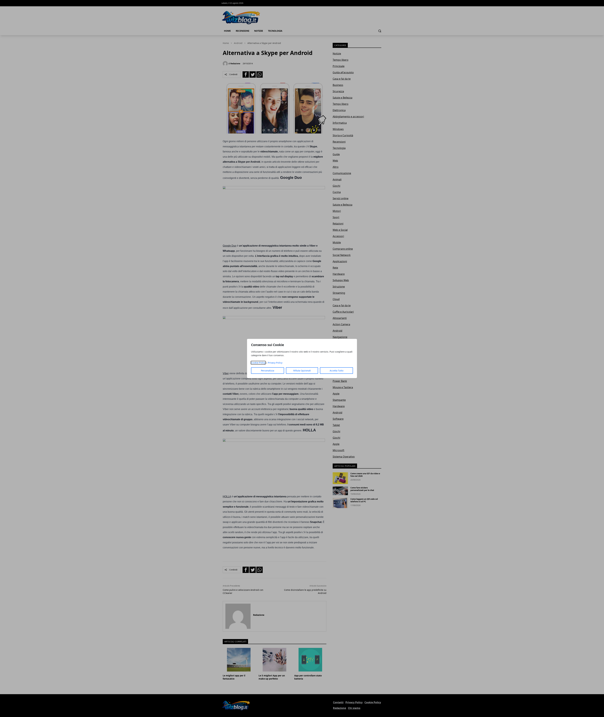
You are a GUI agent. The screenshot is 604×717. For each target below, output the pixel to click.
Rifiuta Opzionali (302, 370)
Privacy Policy (275, 362)
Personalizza (267, 370)
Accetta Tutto (336, 370)
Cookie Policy (258, 362)
